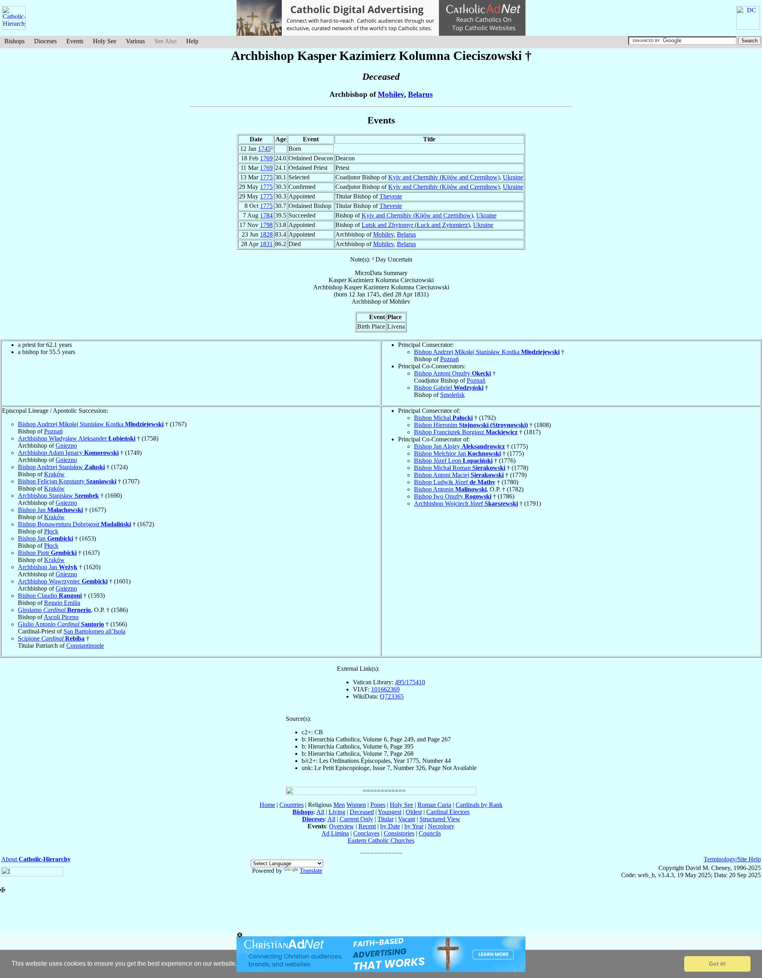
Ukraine (513, 177)
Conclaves (366, 833)
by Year (413, 826)
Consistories (399, 833)
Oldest (414, 812)
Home (267, 804)
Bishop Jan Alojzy (459, 446)
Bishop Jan (50, 509)
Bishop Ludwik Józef (454, 482)
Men (339, 804)
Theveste (390, 196)
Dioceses (45, 41)
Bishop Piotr (47, 552)
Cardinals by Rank (479, 804)
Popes (377, 804)
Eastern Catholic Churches (381, 840)
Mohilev (391, 94)
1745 (264, 148)
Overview (341, 826)
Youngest (389, 812)
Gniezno (66, 445)
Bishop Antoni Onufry (452, 373)
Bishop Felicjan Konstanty (67, 481)
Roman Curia (434, 804)
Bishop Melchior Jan (457, 453)
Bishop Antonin (450, 489)
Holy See (104, 41)
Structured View (439, 819)
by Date (390, 826)
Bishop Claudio (50, 595)
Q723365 (392, 696)
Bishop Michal (443, 417)
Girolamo (54, 609)
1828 (266, 234)
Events (74, 41)
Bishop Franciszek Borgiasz (466, 432)
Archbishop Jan (47, 567)
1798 (266, 224)
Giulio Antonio (61, 624)
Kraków (54, 474)
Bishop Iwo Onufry (452, 496)
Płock (51, 531)
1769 (266, 158)
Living (337, 812)
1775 (266, 177)
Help (192, 41)
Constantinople (85, 645)
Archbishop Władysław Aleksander (76, 438)
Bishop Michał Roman (459, 467)
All (320, 812)
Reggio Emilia (62, 602)
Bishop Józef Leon (453, 460)
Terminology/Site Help (732, 859)
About (36, 859)
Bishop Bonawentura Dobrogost (74, 524)
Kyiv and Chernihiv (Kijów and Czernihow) (444, 177)
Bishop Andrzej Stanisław (61, 467)
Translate (311, 870)
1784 (266, 215)
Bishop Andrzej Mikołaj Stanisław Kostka (487, 351)
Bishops (14, 41)
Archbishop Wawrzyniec (63, 581)
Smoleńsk (452, 394)
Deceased (362, 812)
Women (356, 804)
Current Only (356, 819)
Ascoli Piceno (61, 617)
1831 (266, 244)
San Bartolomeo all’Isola (94, 631)
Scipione (51, 638)
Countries (291, 804)
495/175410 (410, 682)
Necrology (441, 826)
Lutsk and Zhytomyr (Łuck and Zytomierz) (416, 224)
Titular (385, 819)
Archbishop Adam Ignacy (68, 452)
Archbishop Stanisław (58, 495)
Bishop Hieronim (471, 425)
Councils (430, 833)
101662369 (385, 689)
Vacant (406, 819)
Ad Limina (335, 833)
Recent (367, 826)
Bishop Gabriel (448, 387)
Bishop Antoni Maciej (459, 475)
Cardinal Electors (448, 812)
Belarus (420, 94)
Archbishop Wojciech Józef (466, 503)
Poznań (449, 359)
